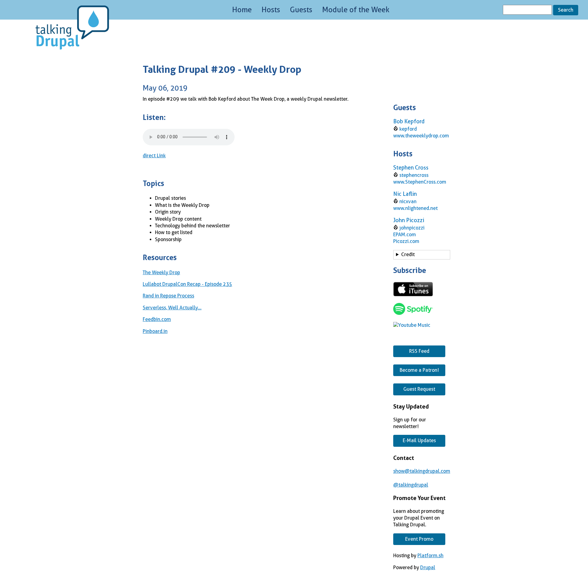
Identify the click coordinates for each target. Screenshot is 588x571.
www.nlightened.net (415, 208)
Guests (301, 10)
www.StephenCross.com (419, 182)
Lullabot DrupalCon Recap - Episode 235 (187, 284)
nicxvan (408, 201)
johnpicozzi (411, 228)
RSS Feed (419, 351)
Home (242, 10)
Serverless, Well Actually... (172, 308)
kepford (408, 129)
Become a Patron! (419, 370)
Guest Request (419, 389)
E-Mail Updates (419, 440)
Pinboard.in (155, 331)
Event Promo (419, 539)
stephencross (413, 175)
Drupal (427, 567)
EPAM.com (404, 234)
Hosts (271, 10)
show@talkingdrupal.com (421, 471)
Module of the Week (356, 10)
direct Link (154, 156)
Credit (408, 254)
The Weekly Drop (161, 272)
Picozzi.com (406, 241)
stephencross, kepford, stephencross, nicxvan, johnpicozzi (418, 255)
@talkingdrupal (410, 485)
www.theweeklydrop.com (421, 136)
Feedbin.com (157, 319)
